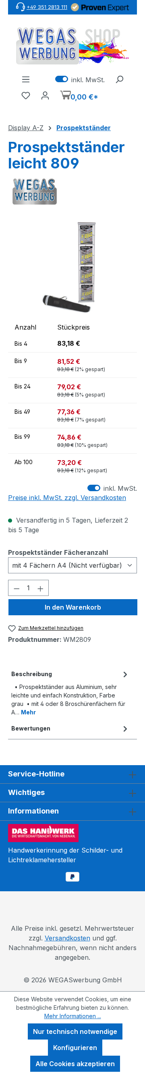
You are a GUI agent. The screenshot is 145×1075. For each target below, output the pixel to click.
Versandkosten (67, 938)
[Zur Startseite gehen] (72, 45)
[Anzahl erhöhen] (40, 588)
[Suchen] (119, 79)
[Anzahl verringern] (16, 588)
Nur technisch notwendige (75, 1031)
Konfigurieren (75, 1048)
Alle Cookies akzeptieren (75, 1064)
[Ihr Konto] (45, 95)
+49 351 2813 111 (47, 7)
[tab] (70, 692)
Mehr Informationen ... (72, 1016)
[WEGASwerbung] (72, 192)
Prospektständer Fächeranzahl (58, 552)
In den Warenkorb (73, 607)
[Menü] (25, 79)
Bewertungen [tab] (30, 728)
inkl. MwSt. (80, 79)
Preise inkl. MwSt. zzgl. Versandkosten (67, 498)
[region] (72, 267)
